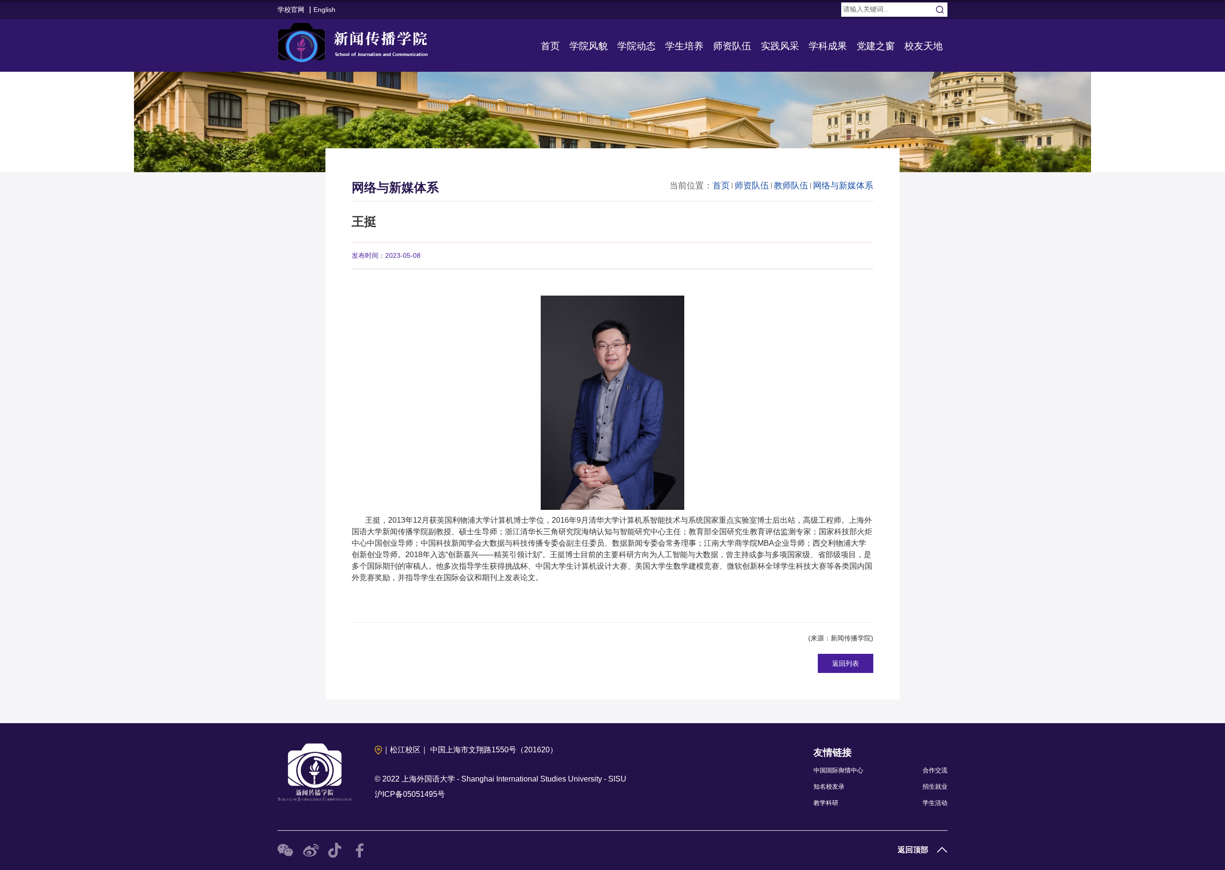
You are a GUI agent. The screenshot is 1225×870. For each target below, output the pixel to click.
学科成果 (828, 46)
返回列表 (845, 663)
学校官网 (291, 9)
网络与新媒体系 (843, 185)
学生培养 (684, 46)
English (324, 9)
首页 (550, 46)
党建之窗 (876, 46)
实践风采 (780, 46)
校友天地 (923, 46)
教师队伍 (791, 185)
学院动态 (636, 46)
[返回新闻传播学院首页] (355, 40)
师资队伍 (732, 46)
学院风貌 (588, 46)
